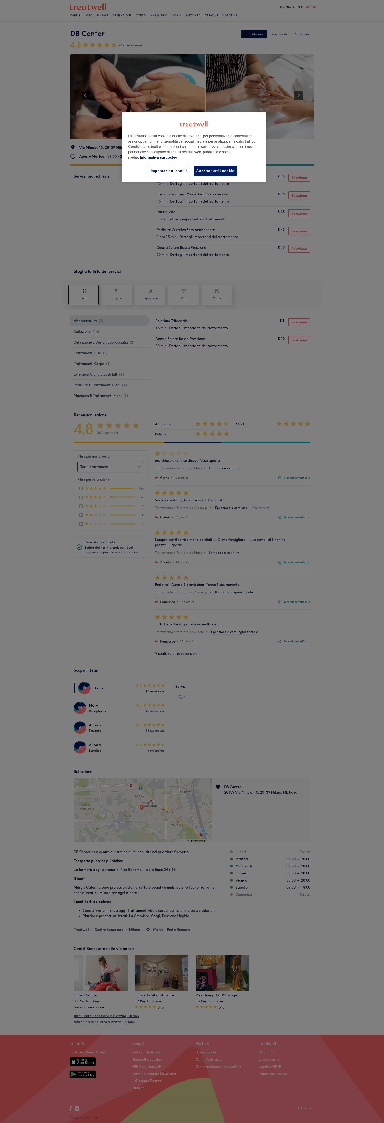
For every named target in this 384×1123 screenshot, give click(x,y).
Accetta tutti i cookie (215, 171)
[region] (194, 147)
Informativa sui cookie (158, 157)
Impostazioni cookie (169, 171)
